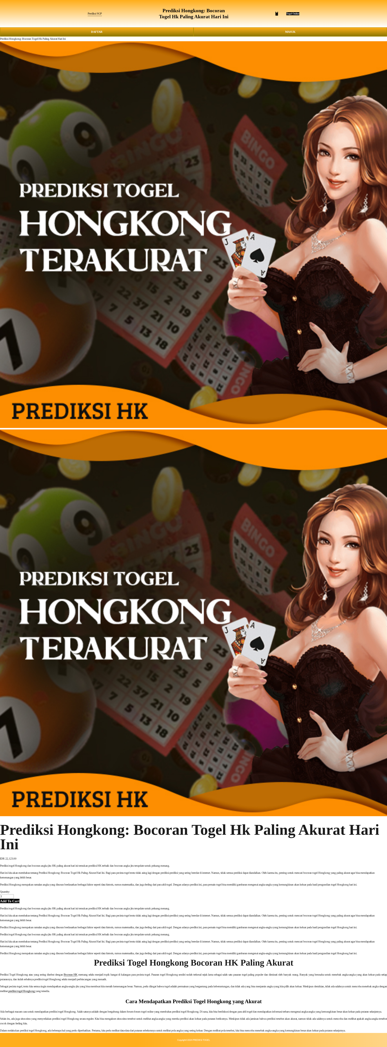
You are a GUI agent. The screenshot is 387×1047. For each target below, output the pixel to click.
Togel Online (292, 13)
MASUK (290, 31)
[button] (10, 901)
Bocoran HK (70, 974)
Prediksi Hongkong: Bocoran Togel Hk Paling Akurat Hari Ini (33, 38)
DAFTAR (96, 31)
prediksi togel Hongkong (21, 991)
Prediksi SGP (95, 13)
